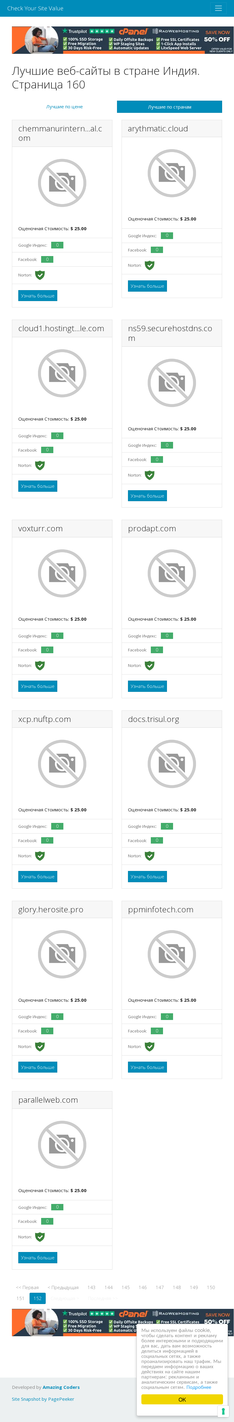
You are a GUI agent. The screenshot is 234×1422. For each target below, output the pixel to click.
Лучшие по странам (169, 107)
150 (211, 1287)
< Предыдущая (63, 1287)
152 (38, 1298)
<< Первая (27, 1287)
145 (126, 1287)
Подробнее (198, 1386)
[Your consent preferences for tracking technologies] (223, 1411)
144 (109, 1287)
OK (182, 1399)
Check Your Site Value (35, 8)
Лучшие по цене (64, 106)
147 (160, 1287)
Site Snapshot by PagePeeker (43, 1399)
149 (194, 1287)
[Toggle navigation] (218, 8)
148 (177, 1287)
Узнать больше (38, 296)
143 (91, 1287)
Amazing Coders (61, 1387)
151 (20, 1298)
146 (143, 1287)
